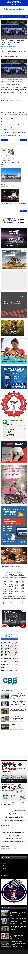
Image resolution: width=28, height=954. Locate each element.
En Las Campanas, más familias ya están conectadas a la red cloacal (24, 139)
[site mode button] (23, 16)
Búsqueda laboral (5, 825)
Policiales (4, 868)
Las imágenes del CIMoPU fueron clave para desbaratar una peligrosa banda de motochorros (18, 703)
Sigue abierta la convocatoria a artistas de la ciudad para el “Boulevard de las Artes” (17, 718)
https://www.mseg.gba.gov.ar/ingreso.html (11, 135)
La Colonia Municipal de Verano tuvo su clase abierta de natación (5, 139)
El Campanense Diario (14, 9)
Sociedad (12, 46)
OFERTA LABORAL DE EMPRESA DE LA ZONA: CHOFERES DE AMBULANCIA (13, 777)
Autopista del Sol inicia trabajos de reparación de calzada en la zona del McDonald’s (18, 695)
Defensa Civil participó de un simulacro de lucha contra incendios (13, 184)
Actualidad (5, 860)
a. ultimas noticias (5, 46)
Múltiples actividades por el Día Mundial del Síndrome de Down (13, 163)
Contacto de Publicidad (11, 2)
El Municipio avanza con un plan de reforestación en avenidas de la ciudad (18, 711)
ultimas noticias (6, 875)
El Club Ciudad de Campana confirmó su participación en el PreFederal (17, 726)
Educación (5, 865)
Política (4, 870)
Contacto (19, 2)
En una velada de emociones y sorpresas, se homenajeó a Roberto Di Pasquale (14, 204)
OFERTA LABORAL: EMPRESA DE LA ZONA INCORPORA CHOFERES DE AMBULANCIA (12, 803)
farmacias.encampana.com (10, 437)
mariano (13, 48)
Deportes (4, 863)
